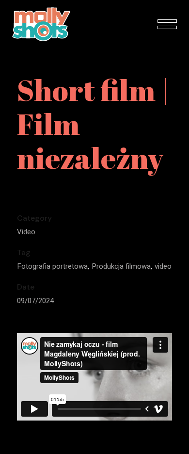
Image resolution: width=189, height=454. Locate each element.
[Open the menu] (167, 24)
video (163, 266)
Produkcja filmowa (121, 266)
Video (26, 232)
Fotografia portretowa (52, 266)
